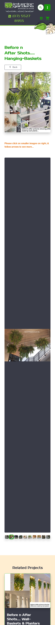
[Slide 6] (30, 535)
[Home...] (19, 7)
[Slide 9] (44, 535)
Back (14, 67)
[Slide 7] (34, 535)
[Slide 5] (25, 535)
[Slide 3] (16, 535)
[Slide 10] (48, 535)
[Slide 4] (21, 535)
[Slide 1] (7, 535)
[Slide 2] (11, 535)
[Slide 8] (39, 535)
